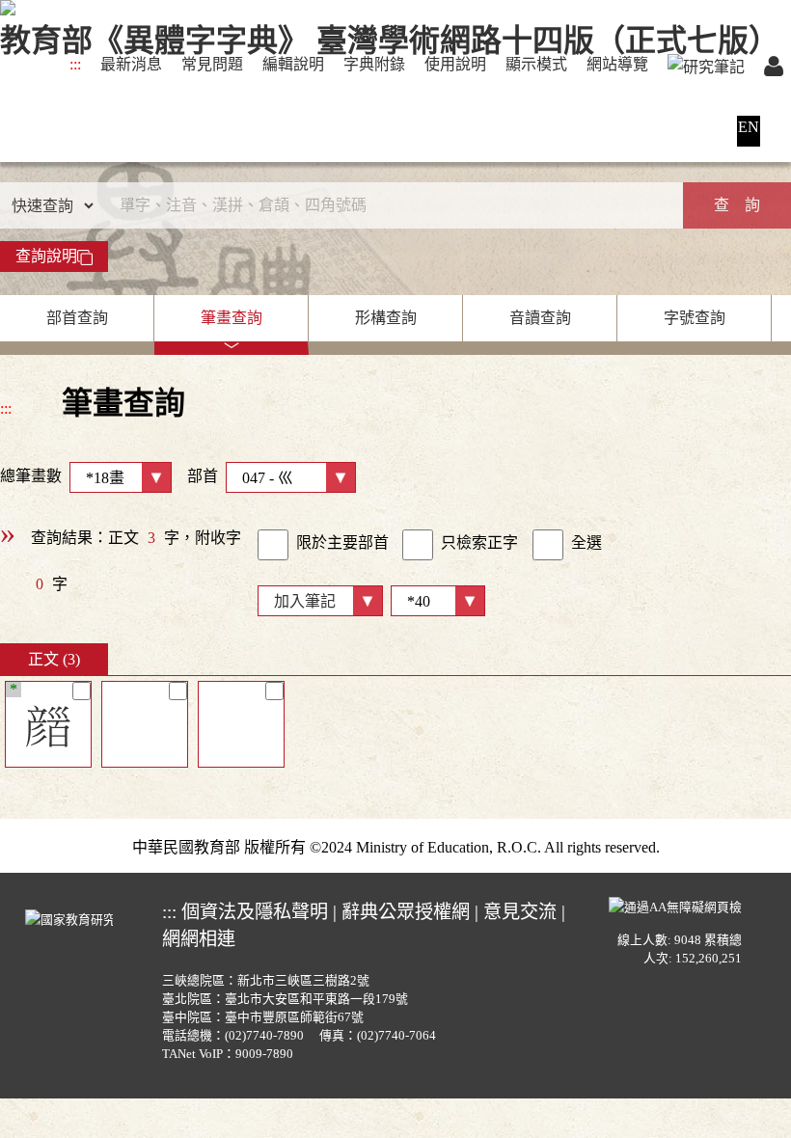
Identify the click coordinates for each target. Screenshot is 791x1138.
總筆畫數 (31, 476)
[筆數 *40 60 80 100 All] (434, 600)
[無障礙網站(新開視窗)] (675, 905)
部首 (202, 476)
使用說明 (455, 64)
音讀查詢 (540, 318)
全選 (586, 542)
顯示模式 (536, 64)
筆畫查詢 (231, 318)
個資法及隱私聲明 (254, 912)
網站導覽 (617, 64)
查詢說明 (46, 256)
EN (748, 127)
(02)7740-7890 (264, 1036)
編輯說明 (293, 64)
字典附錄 (374, 64)
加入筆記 (305, 601)
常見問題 (212, 64)
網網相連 (198, 939)
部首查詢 (77, 318)
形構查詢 (386, 318)
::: (75, 64)
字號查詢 (694, 318)
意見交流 (520, 912)
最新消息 (131, 64)
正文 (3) (54, 659)
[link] (273, 544)
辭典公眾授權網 (405, 912)
